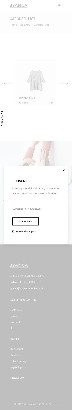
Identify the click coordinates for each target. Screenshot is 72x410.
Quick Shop (2, 118)
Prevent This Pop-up (26, 231)
